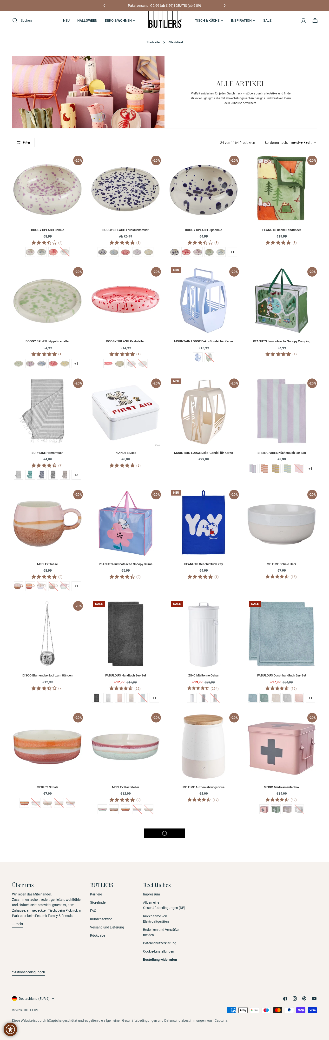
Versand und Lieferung (107, 927)
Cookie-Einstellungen (158, 951)
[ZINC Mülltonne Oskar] (203, 633)
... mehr (17, 924)
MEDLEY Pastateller (125, 787)
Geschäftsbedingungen (139, 1020)
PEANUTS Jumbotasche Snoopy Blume (125, 564)
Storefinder (98, 902)
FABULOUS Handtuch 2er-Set (125, 675)
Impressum (151, 894)
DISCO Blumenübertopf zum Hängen (47, 675)
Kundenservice (101, 919)
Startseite (153, 42)
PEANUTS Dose (125, 453)
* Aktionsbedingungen (28, 972)
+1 (232, 252)
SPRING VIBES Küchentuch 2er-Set (281, 453)
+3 (76, 475)
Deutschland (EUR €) (34, 998)
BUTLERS (31, 1010)
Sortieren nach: (276, 142)
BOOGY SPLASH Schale (47, 230)
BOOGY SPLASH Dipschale (203, 230)
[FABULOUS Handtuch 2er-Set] (125, 633)
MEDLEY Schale (47, 787)
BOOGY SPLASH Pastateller (125, 341)
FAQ (93, 911)
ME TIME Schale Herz (281, 564)
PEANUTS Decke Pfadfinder (281, 230)
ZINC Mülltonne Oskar (203, 675)
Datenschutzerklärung (159, 943)
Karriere (96, 894)
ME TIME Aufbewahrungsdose (203, 787)
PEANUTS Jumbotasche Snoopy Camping (281, 341)
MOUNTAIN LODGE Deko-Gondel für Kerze (203, 341)
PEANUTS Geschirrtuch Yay (203, 564)
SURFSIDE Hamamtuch (47, 453)
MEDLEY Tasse (47, 564)
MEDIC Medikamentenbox (281, 787)
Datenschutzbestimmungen (185, 1020)
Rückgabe (97, 935)
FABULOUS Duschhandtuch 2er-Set (281, 675)
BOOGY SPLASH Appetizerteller (48, 341)
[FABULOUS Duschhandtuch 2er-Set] (281, 633)
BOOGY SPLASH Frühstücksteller (125, 230)
